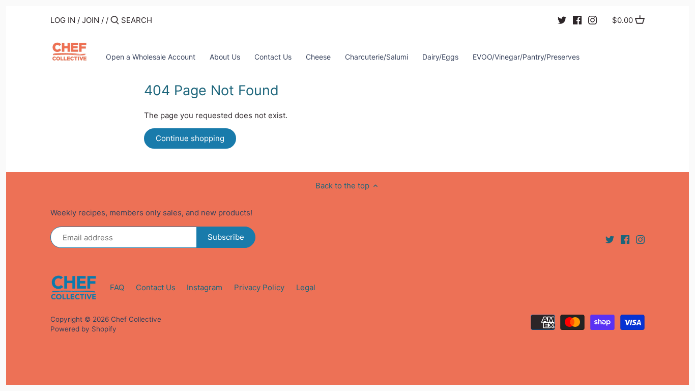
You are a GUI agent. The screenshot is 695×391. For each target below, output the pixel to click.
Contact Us (156, 287)
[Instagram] (592, 20)
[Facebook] (577, 20)
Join (90, 20)
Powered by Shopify (83, 329)
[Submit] (114, 20)
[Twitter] (562, 20)
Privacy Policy (259, 287)
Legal (305, 287)
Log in (62, 20)
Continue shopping (190, 138)
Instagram (204, 287)
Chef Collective (136, 319)
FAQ (117, 287)
